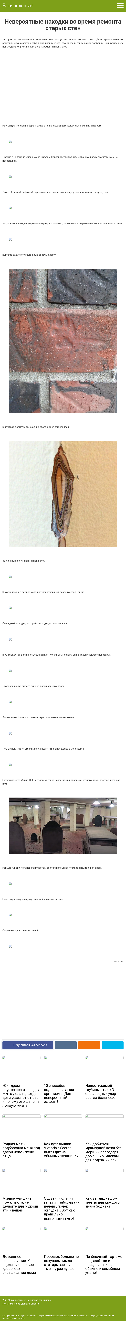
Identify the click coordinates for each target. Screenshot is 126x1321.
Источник (119, 961)
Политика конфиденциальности (20, 1303)
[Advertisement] (63, 86)
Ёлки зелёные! (17, 5)
